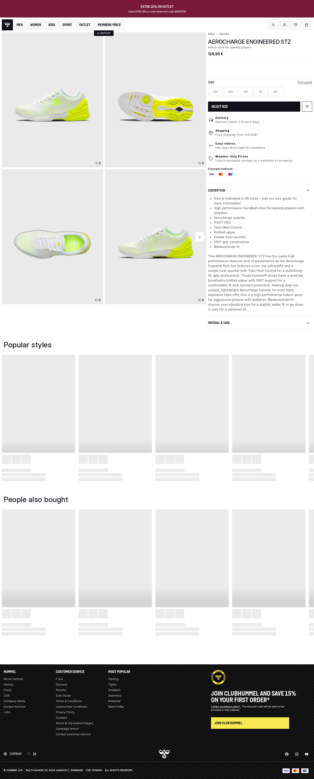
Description (216, 190)
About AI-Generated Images (74, 723)
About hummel (13, 679)
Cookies (61, 717)
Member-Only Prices (231, 156)
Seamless (115, 695)
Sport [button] (67, 25)
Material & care (219, 323)
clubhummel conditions (71, 706)
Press (7, 690)
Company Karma (14, 701)
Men (211, 34)
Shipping (222, 130)
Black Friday (116, 706)
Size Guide (63, 695)
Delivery (221, 117)
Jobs (7, 712)
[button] (273, 24)
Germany (16, 754)
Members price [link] (109, 25)
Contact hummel (15, 706)
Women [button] (35, 25)
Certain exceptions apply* (226, 706)
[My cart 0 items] (306, 24)
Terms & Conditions (69, 701)
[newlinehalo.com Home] (7, 24)
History (8, 684)
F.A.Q (59, 679)
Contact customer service (73, 734)
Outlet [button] (85, 25)
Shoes (224, 34)
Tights (112, 684)
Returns (61, 690)
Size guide (305, 82)
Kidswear (114, 701)
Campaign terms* (67, 728)
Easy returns (225, 143)
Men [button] (20, 25)
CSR (6, 695)
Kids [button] (52, 25)
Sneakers (114, 690)
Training (113, 679)
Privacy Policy (65, 712)
